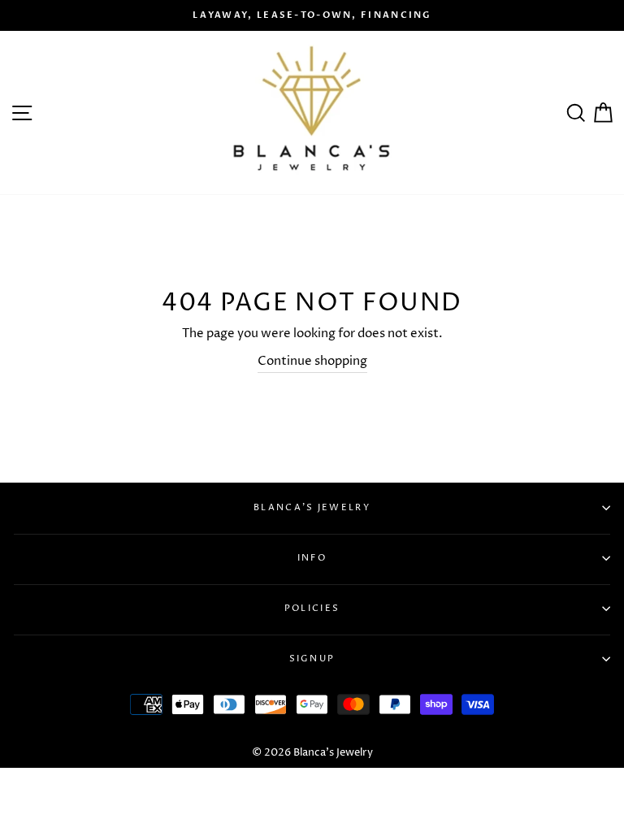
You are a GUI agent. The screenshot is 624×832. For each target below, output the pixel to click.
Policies (312, 608)
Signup (312, 658)
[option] (312, 15)
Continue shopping (312, 361)
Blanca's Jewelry (312, 507)
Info (312, 558)
